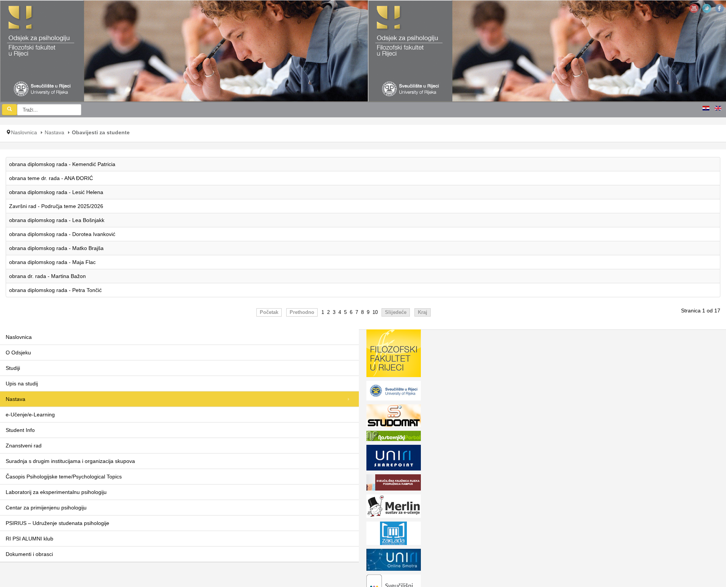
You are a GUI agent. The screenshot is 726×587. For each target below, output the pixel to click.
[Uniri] (393, 392)
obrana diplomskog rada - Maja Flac (52, 262)
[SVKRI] (393, 484)
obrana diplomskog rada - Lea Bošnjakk (56, 220)
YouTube (693, 8)
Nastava (54, 132)
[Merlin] (393, 508)
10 (375, 312)
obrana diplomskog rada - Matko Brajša (56, 248)
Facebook (719, 8)
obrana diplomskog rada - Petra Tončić (55, 290)
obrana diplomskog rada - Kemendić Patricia (62, 164)
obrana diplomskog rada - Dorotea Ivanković (62, 234)
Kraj (422, 312)
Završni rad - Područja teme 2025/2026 (56, 206)
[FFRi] (393, 355)
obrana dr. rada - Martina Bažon (47, 276)
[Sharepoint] (393, 459)
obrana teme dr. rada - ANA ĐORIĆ (51, 178)
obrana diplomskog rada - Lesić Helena (56, 192)
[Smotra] (393, 561)
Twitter (706, 8)
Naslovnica (24, 132)
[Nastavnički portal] (393, 437)
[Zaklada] (393, 535)
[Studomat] (393, 417)
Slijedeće (395, 312)
